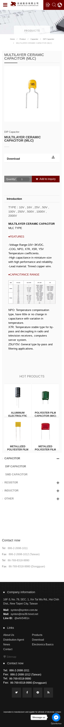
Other (9, 498)
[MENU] (5, 4)
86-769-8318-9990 (18, 560)
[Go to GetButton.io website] (56, 724)
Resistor (11, 482)
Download (13, 158)
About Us (8, 635)
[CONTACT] (48, 5)
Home (12, 39)
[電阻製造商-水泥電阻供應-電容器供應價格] (32, 21)
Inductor (11, 490)
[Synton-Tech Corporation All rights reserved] (24, 4)
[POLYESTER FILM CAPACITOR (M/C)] (45, 400)
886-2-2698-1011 (18, 548)
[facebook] (27, 693)
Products (37, 635)
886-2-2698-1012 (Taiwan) (24, 554)
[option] (32, 94)
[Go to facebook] (56, 717)
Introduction (14, 198)
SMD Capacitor (16, 474)
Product (23, 39)
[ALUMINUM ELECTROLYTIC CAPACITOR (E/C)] (17, 400)
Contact (7, 649)
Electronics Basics (42, 644)
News (6, 644)
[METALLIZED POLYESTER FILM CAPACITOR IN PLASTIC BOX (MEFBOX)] (17, 434)
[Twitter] (16, 693)
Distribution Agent (13, 639)
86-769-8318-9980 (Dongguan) (27, 566)
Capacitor (34, 39)
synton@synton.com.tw (24, 610)
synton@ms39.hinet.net (24, 614)
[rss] (48, 693)
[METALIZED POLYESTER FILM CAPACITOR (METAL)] (45, 434)
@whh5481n (21, 618)
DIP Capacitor (48, 39)
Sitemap (11, 656)
